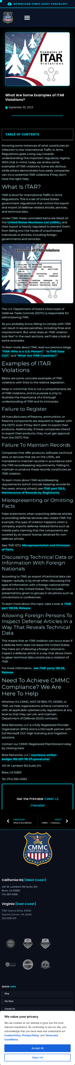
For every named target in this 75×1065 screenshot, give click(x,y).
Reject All (37, 1057)
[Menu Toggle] (27, 18)
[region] (37, 1038)
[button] (68, 134)
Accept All (37, 1048)
